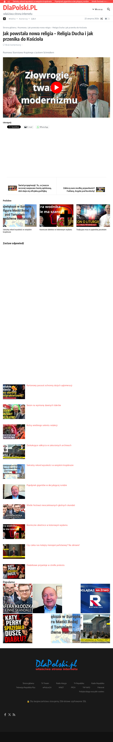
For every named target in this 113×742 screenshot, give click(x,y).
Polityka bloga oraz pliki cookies (91, 691)
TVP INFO (86, 687)
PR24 (73, 687)
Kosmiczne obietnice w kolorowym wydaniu (56, 229)
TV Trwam (45, 683)
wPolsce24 (47, 687)
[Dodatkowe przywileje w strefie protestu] (17, 628)
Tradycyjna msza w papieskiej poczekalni (91, 229)
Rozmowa (22, 27)
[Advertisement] (56, 153)
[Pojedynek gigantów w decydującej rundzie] (47, 598)
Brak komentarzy (13, 45)
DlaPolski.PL (20, 7)
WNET (61, 687)
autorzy (23, 19)
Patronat (101, 687)
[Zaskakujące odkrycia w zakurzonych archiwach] (95, 628)
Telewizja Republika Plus (25, 687)
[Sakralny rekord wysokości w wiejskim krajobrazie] (65, 628)
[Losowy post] (101, 19)
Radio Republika (97, 683)
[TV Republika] (95, 598)
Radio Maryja (61, 683)
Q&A (33, 19)
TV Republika (79, 683)
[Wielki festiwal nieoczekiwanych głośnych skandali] (17, 598)
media (12, 19)
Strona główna (9, 27)
